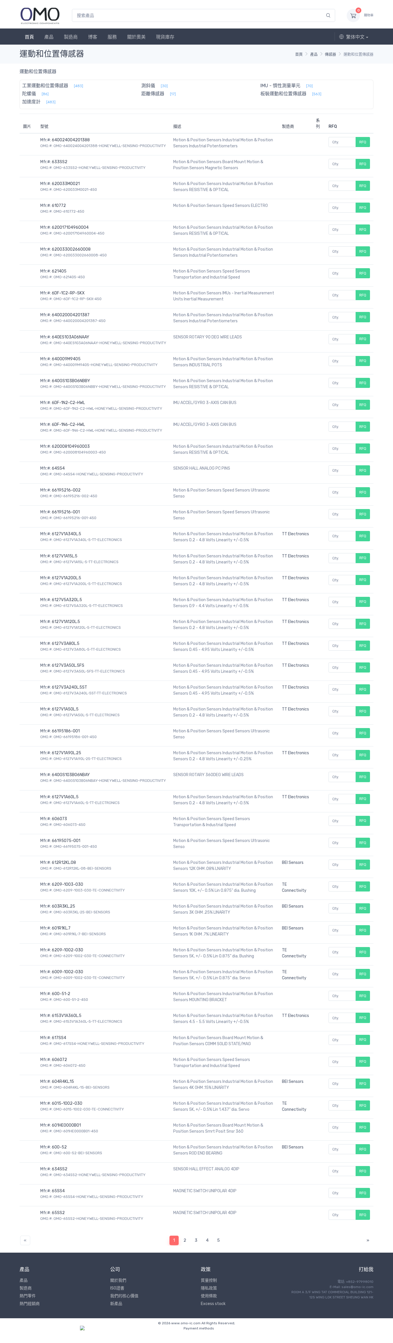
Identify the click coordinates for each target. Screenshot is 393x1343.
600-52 (59, 1147)
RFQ (362, 142)
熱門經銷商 (30, 1303)
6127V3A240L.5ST (69, 687)
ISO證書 (117, 1288)
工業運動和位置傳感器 (45, 85)
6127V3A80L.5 (65, 643)
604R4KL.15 (63, 1081)
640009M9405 (66, 359)
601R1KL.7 (61, 928)
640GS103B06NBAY (71, 774)
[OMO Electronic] (40, 15)
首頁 (29, 37)
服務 (112, 37)
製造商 (71, 37)
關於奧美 (136, 37)
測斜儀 (148, 85)
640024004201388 (71, 140)
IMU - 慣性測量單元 (280, 85)
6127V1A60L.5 (65, 797)
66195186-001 (66, 731)
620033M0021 (66, 183)
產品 (49, 37)
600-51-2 (61, 993)
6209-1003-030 (67, 884)
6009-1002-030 (67, 971)
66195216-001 (66, 512)
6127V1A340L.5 (66, 534)
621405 (59, 271)
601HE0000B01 (66, 1125)
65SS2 (58, 1212)
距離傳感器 (152, 93)
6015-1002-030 (67, 1103)
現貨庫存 (165, 37)
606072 (59, 1059)
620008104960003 (71, 446)
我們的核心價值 (124, 1296)
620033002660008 (71, 249)
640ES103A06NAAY (70, 337)
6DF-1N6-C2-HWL (68, 424)
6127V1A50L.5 (65, 709)
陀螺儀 (29, 93)
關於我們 (118, 1280)
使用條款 (209, 1296)
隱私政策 (209, 1288)
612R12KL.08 (64, 862)
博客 (92, 37)
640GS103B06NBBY (71, 380)
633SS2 (59, 161)
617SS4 (59, 1037)
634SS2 (59, 1169)
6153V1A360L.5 (66, 1015)
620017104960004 (70, 227)
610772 (59, 205)
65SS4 (58, 1190)
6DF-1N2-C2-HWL (68, 402)
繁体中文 (355, 37)
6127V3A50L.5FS (68, 665)
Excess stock (213, 1303)
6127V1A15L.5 (64, 556)
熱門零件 (28, 1296)
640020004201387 (70, 315)
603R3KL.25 (63, 906)
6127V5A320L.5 (67, 599)
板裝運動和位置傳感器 (283, 93)
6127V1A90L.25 (66, 752)
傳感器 (330, 54)
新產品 (116, 1303)
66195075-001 (66, 840)
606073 (59, 818)
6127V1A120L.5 (66, 621)
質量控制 (209, 1280)
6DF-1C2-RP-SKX (68, 293)
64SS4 (58, 468)
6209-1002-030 (67, 950)
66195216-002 (66, 490)
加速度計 (31, 101)
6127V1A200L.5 (66, 578)
